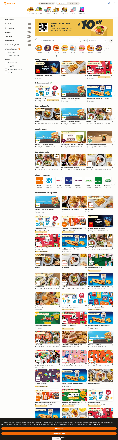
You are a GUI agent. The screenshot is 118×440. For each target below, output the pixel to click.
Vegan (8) (11, 66)
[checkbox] (39, 49)
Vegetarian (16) (12, 63)
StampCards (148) (13, 56)
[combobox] (59, 41)
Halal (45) (11, 73)
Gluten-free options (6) (15, 69)
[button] (8, 3)
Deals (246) (11, 52)
